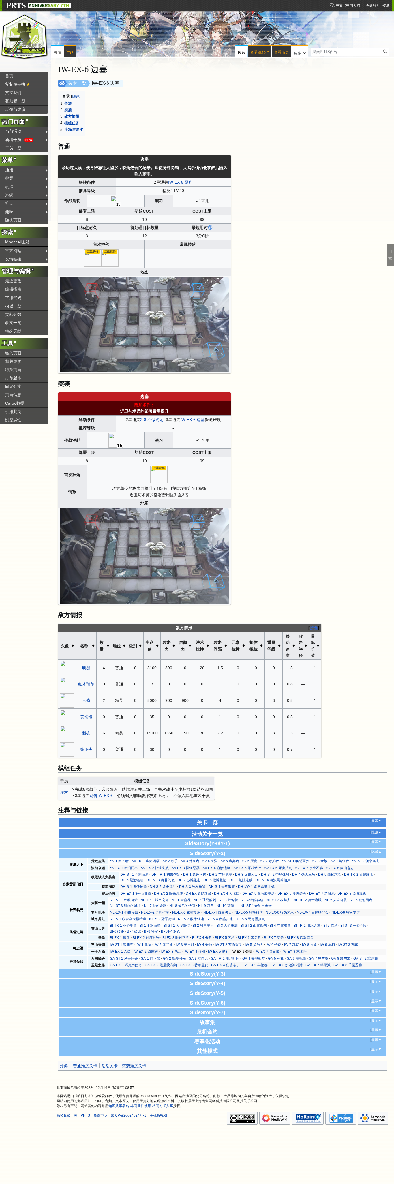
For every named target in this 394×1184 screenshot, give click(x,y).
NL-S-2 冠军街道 (162, 919)
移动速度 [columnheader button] (288, 646)
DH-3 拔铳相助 (246, 875)
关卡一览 (77, 83)
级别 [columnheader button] (133, 646)
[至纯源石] (110, 257)
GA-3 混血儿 (198, 958)
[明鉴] (67, 667)
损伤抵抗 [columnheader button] (253, 645)
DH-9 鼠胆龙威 (240, 880)
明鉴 (86, 668)
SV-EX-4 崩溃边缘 (216, 868)
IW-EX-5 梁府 (180, 182)
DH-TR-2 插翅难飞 (358, 875)
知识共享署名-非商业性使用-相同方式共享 (140, 1106)
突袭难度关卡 (134, 1065)
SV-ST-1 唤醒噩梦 (295, 861)
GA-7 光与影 (318, 958)
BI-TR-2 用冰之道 (307, 926)
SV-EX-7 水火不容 (309, 868)
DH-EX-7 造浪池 (322, 894)
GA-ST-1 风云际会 (124, 958)
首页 (9, 76)
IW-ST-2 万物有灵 (228, 945)
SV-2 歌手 (170, 861)
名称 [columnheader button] (84, 646)
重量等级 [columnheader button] (271, 645)
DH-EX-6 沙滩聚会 (291, 894)
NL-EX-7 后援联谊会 (313, 912)
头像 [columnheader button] (65, 646)
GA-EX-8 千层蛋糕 (347, 965)
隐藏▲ (376, 832)
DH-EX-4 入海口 (226, 894)
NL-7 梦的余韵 (155, 906)
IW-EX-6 (105, 795)
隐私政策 (63, 1115)
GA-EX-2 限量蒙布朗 (161, 965)
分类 (64, 1065)
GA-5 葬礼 (276, 958)
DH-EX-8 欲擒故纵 (351, 894)
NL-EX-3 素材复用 (186, 912)
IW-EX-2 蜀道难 (146, 952)
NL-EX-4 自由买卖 (217, 912)
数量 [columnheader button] (102, 645)
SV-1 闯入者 (119, 861)
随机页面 (13, 220)
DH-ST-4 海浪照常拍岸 (272, 880)
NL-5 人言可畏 (335, 900)
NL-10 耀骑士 (227, 906)
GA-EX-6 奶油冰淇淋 (287, 965)
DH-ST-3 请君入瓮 (160, 880)
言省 (86, 700)
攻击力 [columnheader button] (167, 645)
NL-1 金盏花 (181, 900)
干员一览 (13, 148)
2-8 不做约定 (152, 419)
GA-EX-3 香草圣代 (194, 965)
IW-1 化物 (143, 945)
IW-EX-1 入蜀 (120, 952)
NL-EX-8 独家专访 (345, 912)
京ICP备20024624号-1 (128, 1115)
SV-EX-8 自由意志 (340, 868)
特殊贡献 (13, 331)
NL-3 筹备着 (228, 900)
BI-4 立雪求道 (280, 926)
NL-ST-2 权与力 (278, 900)
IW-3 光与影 (185, 945)
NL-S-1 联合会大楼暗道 (128, 919)
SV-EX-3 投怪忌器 (186, 868)
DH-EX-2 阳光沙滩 (168, 894)
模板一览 (13, 306)
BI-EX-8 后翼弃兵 (300, 938)
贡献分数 (13, 314)
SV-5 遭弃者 (229, 861)
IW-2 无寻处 (163, 945)
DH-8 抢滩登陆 (214, 880)
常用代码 (13, 297)
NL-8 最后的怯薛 (182, 906)
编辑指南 (13, 289)
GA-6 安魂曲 (296, 958)
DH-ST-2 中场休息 (275, 875)
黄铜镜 (86, 717)
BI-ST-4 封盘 (170, 931)
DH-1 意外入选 (194, 875)
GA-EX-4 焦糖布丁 (225, 965)
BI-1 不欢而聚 (150, 926)
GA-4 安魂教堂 (253, 958)
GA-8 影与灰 (340, 958)
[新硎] (67, 732)
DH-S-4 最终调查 (222, 887)
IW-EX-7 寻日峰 (267, 952)
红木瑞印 (86, 684)
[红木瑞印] (67, 683)
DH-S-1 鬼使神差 (133, 887)
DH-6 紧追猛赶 (131, 880)
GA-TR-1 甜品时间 (225, 958)
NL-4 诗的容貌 (252, 900)
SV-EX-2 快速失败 (155, 868)
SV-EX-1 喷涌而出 (124, 868)
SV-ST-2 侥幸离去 (365, 861)
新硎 (86, 733)
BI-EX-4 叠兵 (202, 938)
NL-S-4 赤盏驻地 (220, 919)
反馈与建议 (15, 109)
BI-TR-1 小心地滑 (123, 926)
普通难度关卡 (85, 1065)
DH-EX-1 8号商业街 (135, 894)
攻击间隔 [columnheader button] (218, 645)
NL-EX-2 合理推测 (155, 912)
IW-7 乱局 (291, 945)
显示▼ (376, 821)
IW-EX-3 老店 (171, 952)
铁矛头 (86, 749)
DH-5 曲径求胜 (329, 875)
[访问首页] (24, 37)
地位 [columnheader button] (117, 646)
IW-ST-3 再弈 (348, 945)
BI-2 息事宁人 (203, 926)
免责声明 (100, 1115)
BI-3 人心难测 (227, 926)
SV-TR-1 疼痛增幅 (146, 861)
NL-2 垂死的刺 (205, 900)
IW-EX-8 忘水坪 (294, 952)
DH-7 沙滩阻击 (188, 880)
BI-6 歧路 (117, 931)
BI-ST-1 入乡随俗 (177, 926)
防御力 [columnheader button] (183, 645)
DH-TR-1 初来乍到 (165, 875)
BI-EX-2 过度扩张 (146, 938)
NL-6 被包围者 (361, 900)
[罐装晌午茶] (92, 257)
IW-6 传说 (273, 945)
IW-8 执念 (309, 945)
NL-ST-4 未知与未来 (256, 906)
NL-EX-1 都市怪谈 (124, 912)
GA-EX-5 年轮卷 (255, 965)
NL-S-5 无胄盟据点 (250, 919)
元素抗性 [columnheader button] (236, 645)
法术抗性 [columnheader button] (200, 645)
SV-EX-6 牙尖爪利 (278, 868)
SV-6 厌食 (249, 861)
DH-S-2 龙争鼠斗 (163, 887)
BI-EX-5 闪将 (225, 938)
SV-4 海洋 (209, 861)
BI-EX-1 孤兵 (120, 938)
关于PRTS (82, 1115)
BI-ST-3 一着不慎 (353, 926)
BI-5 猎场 (330, 926)
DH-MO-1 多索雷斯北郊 (256, 887)
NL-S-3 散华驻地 (191, 919)
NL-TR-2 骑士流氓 (307, 900)
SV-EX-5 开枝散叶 (247, 868)
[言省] (67, 700)
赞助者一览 (15, 101)
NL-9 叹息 (206, 906)
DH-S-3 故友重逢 (192, 887)
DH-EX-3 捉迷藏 (198, 894)
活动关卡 (110, 1065)
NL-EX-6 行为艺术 (280, 912)
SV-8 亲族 (319, 861)
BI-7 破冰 (134, 931)
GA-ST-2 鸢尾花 (365, 958)
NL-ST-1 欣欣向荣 (124, 900)
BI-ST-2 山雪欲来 (254, 926)
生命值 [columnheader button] (150, 645)
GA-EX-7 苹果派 (318, 965)
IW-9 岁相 (327, 945)
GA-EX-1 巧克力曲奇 (126, 965)
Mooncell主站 (17, 242)
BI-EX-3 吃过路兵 (175, 938)
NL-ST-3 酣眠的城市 (125, 906)
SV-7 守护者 (269, 861)
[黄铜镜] (67, 716)
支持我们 (13, 92)
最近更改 (13, 281)
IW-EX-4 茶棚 (194, 952)
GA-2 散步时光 (174, 958)
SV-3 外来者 (190, 861)
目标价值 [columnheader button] (313, 646)
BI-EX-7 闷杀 (274, 938)
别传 (93, 795)
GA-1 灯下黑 (150, 958)
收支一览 (13, 322)
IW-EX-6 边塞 (192, 419)
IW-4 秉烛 (204, 945)
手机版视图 (158, 1115)
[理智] (116, 200)
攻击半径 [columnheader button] (301, 646)
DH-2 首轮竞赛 (220, 875)
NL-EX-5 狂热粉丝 (248, 912)
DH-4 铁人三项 (303, 875)
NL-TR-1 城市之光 (154, 900)
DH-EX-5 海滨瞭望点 (258, 894)
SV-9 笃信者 (339, 861)
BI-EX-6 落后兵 (249, 938)
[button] (300, 52)
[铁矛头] (67, 749)
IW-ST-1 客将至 (122, 945)
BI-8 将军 (151, 931)
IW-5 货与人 (254, 945)
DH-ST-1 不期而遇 (134, 875)
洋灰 (64, 792)
